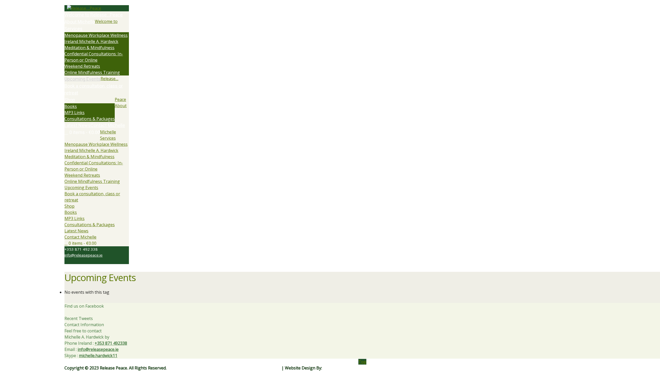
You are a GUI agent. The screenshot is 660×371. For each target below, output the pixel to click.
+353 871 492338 (111, 343)
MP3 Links (74, 218)
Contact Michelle (80, 237)
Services (108, 138)
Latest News (76, 231)
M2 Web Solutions (340, 368)
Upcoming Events (81, 187)
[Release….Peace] (96, 8)
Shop (69, 206)
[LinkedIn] (78, 261)
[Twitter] (66, 261)
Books (70, 212)
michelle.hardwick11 (98, 355)
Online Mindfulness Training (92, 181)
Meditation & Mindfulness (89, 156)
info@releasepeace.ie (83, 255)
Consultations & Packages (89, 224)
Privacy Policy (267, 368)
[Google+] (72, 261)
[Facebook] (69, 261)
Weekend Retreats (82, 175)
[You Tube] (75, 261)
